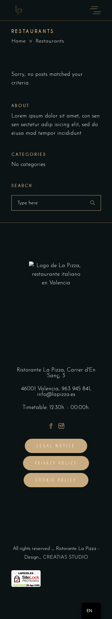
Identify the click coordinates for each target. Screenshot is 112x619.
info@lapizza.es (56, 394)
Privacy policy (56, 463)
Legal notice (56, 446)
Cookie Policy (56, 480)
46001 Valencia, (41, 389)
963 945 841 (76, 389)
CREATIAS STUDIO (65, 557)
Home (18, 41)
